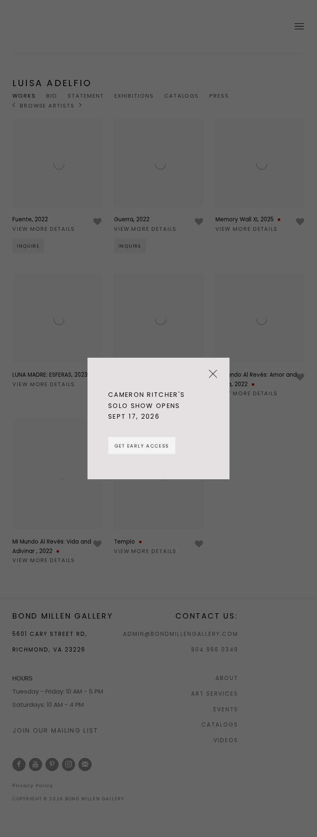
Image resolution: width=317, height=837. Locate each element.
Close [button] (211, 376)
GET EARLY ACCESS (141, 446)
